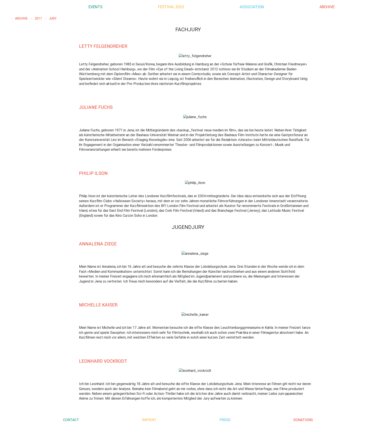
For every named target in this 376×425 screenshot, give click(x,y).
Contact (71, 420)
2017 (38, 18)
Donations (303, 420)
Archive (21, 18)
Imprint (149, 420)
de (369, 7)
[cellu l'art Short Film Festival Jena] (30, 7)
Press (225, 420)
